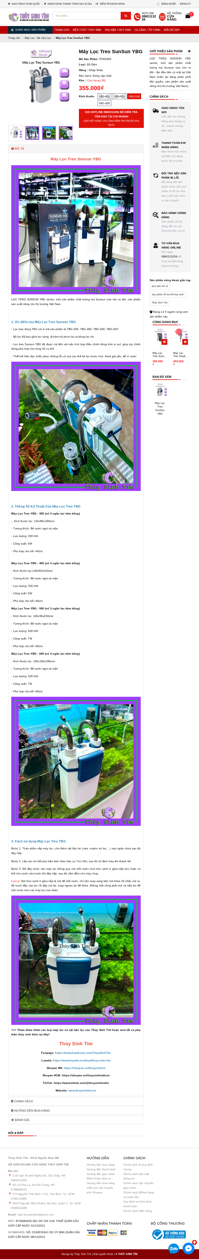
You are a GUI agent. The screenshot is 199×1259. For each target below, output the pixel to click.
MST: (11, 1221)
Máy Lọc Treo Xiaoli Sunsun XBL (180, 355)
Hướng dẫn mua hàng (101, 1164)
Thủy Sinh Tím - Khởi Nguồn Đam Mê (33, 1157)
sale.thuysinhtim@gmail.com (36, 1214)
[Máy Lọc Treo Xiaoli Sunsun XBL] (180, 336)
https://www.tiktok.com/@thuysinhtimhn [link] (81, 1082)
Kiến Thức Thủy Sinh (87, 29)
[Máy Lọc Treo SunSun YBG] (160, 391)
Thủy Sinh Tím (160, 302)
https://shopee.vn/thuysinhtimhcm (85, 1075)
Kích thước (86, 96)
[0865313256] (145, 17)
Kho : (82, 80)
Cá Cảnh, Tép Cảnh (147, 29)
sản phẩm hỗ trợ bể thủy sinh (168, 294)
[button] (76, 149)
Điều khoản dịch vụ (99, 1178)
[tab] (76, 149)
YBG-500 (134, 96)
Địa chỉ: (13, 1170)
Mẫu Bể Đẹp (172, 29)
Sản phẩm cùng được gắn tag (170, 280)
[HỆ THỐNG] (170, 17)
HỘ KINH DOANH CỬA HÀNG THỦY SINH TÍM (38, 1164)
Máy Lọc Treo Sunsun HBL (160, 355)
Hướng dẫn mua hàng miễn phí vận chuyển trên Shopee (101, 1188)
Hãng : (83, 70)
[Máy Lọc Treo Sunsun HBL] (160, 336)
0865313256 (169, 256)
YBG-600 (104, 103)
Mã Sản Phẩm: (88, 59)
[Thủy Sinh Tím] (29, 17)
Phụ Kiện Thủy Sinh (118, 29)
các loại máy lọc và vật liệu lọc (62, 1029)
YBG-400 (119, 96)
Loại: (82, 64)
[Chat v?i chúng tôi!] (188, 1248)
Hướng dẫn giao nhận (101, 1174)
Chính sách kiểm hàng (137, 1210)
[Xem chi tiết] (164, 342)
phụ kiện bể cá (160, 286)
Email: (12, 1214)
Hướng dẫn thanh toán (101, 1169)
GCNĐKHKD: (16, 1232)
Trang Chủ (61, 29)
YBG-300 (104, 96)
